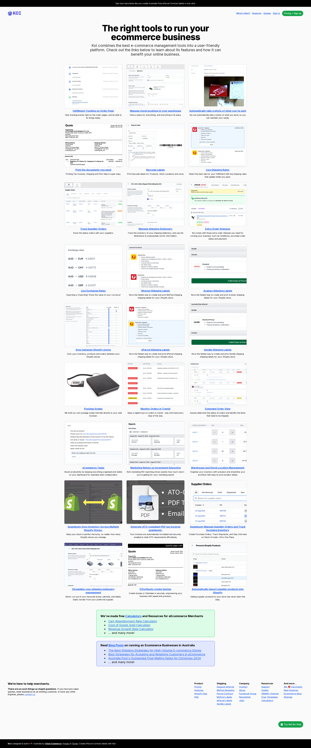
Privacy (66, 743)
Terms (75, 743)
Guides (267, 13)
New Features (291, 690)
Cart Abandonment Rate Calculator (132, 621)
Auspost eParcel (225, 687)
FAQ (196, 697)
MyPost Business (225, 690)
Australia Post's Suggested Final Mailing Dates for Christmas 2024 (154, 658)
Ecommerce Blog (293, 693)
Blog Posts (116, 645)
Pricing (197, 687)
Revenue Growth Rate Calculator (131, 629)
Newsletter (245, 697)
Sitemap (288, 697)
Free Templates (269, 697)
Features (256, 13)
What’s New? (243, 13)
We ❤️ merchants (293, 687)
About (242, 690)
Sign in (276, 13)
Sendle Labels (224, 704)
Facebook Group (247, 693)
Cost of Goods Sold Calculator (129, 625)
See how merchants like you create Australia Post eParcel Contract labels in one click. (156, 3)
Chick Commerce (53, 743)
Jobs (241, 700)
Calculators (133, 616)
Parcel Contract (225, 693)
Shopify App (200, 693)
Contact (243, 687)
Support (265, 687)
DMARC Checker (270, 693)
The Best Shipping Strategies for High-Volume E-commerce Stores (154, 650)
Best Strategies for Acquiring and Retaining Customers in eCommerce (156, 654)
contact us (29, 694)
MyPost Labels (224, 697)
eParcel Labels (224, 700)
